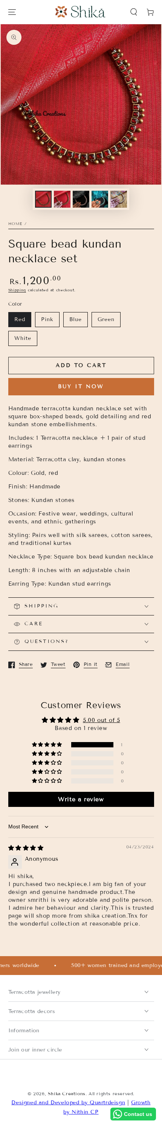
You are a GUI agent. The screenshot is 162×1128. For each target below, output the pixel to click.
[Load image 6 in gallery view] (100, 199)
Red (19, 319)
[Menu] (12, 12)
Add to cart (81, 365)
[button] (133, 12)
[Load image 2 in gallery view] (62, 199)
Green (106, 319)
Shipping (17, 290)
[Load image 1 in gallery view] (43, 199)
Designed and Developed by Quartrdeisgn (68, 1102)
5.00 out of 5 (101, 720)
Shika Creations (67, 1093)
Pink (47, 319)
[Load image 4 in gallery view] (81, 199)
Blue (75, 319)
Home (15, 223)
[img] (26, 848)
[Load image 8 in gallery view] (118, 199)
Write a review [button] (81, 799)
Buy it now (81, 386)
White (22, 338)
